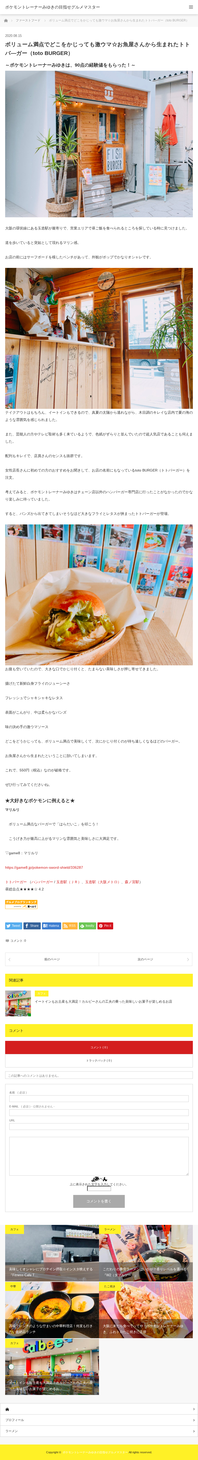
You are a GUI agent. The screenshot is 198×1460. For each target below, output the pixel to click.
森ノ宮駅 (132, 882)
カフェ (41, 993)
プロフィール (14, 1420)
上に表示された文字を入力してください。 (99, 1184)
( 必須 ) (18, 1092)
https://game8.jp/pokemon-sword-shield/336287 (44, 867)
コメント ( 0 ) (99, 1047)
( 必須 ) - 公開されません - (32, 1106)
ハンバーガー (42, 882)
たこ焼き (110, 1286)
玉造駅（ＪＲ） (68, 882)
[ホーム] (99, 1409)
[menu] (191, 7)
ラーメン (110, 1229)
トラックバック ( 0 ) (99, 1060)
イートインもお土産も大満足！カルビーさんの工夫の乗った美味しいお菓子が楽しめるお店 (103, 1001)
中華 (13, 1286)
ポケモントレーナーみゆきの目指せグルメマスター (52, 7)
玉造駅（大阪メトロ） (103, 882)
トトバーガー (16, 882)
